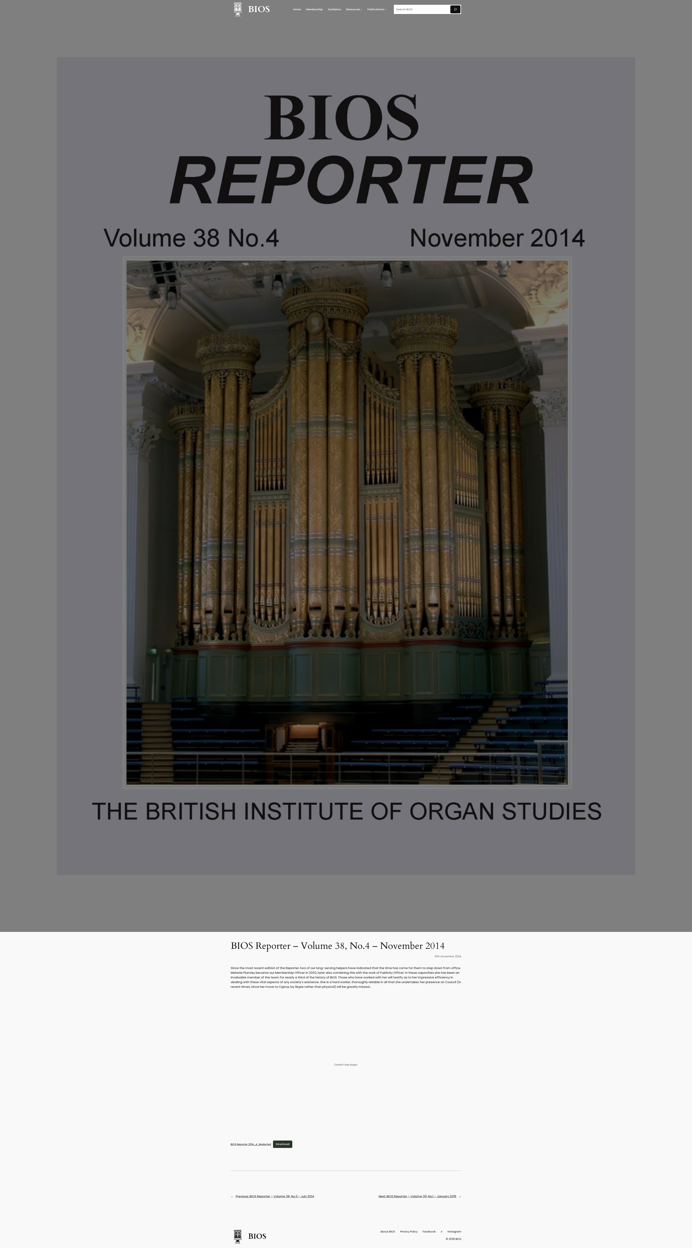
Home (297, 9)
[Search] (455, 9)
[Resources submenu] (361, 9)
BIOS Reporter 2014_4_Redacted (251, 1144)
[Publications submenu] (385, 9)
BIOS (259, 9)
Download (282, 1144)
